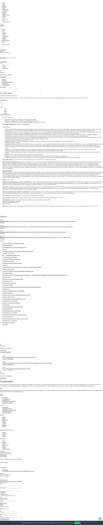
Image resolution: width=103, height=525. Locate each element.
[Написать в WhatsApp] (100, 518)
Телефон (2, 512)
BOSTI (6, 462)
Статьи (3, 5)
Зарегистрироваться (4, 519)
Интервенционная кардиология (8, 401)
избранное (10, 74)
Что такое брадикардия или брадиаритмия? (12, 307)
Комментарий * (3, 487)
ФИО (1, 511)
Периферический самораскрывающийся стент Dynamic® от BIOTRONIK (37, 363)
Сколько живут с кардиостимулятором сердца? (13, 243)
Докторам (4, 80)
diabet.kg (4, 436)
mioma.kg (4, 433)
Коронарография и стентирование (9, 410)
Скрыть (1, 393)
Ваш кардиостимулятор (7, 408)
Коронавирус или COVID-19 (8, 322)
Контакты (4, 12)
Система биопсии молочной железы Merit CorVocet (14, 247)
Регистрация (5, 18)
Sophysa (4, 423)
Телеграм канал (3, 455)
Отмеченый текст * (4, 491)
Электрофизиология (6, 398)
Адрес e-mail (2, 514)
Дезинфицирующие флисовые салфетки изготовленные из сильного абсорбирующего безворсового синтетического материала (40, 232)
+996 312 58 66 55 (3, 61)
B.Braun (4, 421)
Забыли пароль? (3, 503)
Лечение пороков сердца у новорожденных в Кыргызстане (16, 295)
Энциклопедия (5, 407)
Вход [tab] (1, 498)
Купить (1, 106)
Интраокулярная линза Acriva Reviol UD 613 (21, 368)
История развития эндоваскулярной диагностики (14, 299)
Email (1, 500)
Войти (3, 17)
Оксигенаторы (5, 83)
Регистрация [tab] (4, 498)
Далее (1, 388)
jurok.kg (3, 435)
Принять (77, 522)
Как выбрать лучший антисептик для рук (11, 263)
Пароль (1, 501)
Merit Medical (5, 419)
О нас (3, 4)
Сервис (3, 8)
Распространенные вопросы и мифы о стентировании (15, 318)
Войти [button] (4, 16)
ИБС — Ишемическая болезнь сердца (11, 255)
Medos (3, 418)
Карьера (4, 13)
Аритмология (5, 397)
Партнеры (4, 6)
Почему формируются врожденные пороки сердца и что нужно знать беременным (21, 267)
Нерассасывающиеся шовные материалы (11, 357)
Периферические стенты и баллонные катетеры (12, 363)
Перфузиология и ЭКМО (7, 82)
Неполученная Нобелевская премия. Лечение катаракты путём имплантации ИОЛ (21, 287)
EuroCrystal (4, 425)
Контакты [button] (5, 10)
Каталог (4, 2)
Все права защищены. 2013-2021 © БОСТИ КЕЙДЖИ (11, 481)
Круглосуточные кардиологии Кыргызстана (12, 279)
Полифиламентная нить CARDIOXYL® (28, 357)
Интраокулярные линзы (7, 368)
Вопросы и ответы (6, 14)
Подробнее (2, 222)
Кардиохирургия (5, 400)
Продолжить (3, 77)
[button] (3, 20)
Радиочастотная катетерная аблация (11, 303)
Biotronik (4, 417)
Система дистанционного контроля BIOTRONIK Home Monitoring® (18, 271)
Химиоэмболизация (6, 412)
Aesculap (4, 422)
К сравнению (8, 352)
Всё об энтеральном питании (9, 283)
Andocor (4, 426)
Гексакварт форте (6, 84)
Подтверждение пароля (5, 517)
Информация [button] (5, 469)
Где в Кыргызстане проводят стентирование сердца (14, 314)
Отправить (2, 492)
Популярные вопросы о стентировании (11, 310)
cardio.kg (4, 432)
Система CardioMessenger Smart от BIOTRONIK (13, 291)
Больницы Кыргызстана (7, 411)
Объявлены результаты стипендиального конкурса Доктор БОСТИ (18, 251)
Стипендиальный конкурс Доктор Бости (11, 259)
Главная (4, 65)
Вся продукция (5, 9)
